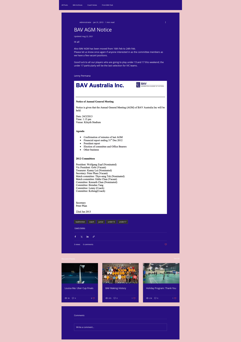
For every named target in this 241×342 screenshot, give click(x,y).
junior (100, 222)
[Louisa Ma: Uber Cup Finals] (80, 273)
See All (176, 258)
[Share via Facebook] (75, 236)
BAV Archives (77, 5)
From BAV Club (107, 5)
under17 (122, 222)
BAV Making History (115, 288)
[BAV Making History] (120, 273)
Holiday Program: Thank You (161, 288)
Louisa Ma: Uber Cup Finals (79, 288)
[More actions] (165, 22)
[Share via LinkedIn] (87, 236)
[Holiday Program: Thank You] (161, 273)
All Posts (65, 5)
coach (91, 222)
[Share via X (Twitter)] (81, 236)
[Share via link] (94, 236)
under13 (111, 222)
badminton (80, 222)
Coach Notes (92, 5)
